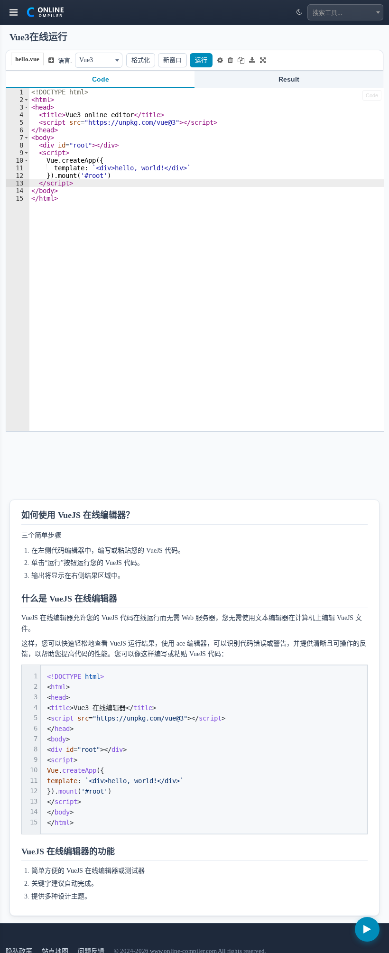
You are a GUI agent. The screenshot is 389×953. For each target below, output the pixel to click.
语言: (65, 60)
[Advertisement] (179, 468)
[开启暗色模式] (299, 12)
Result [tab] (288, 79)
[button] (26, 99)
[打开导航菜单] (13, 12)
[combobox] (345, 12)
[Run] (367, 929)
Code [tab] (100, 79)
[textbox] (345, 12)
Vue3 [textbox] (86, 60)
